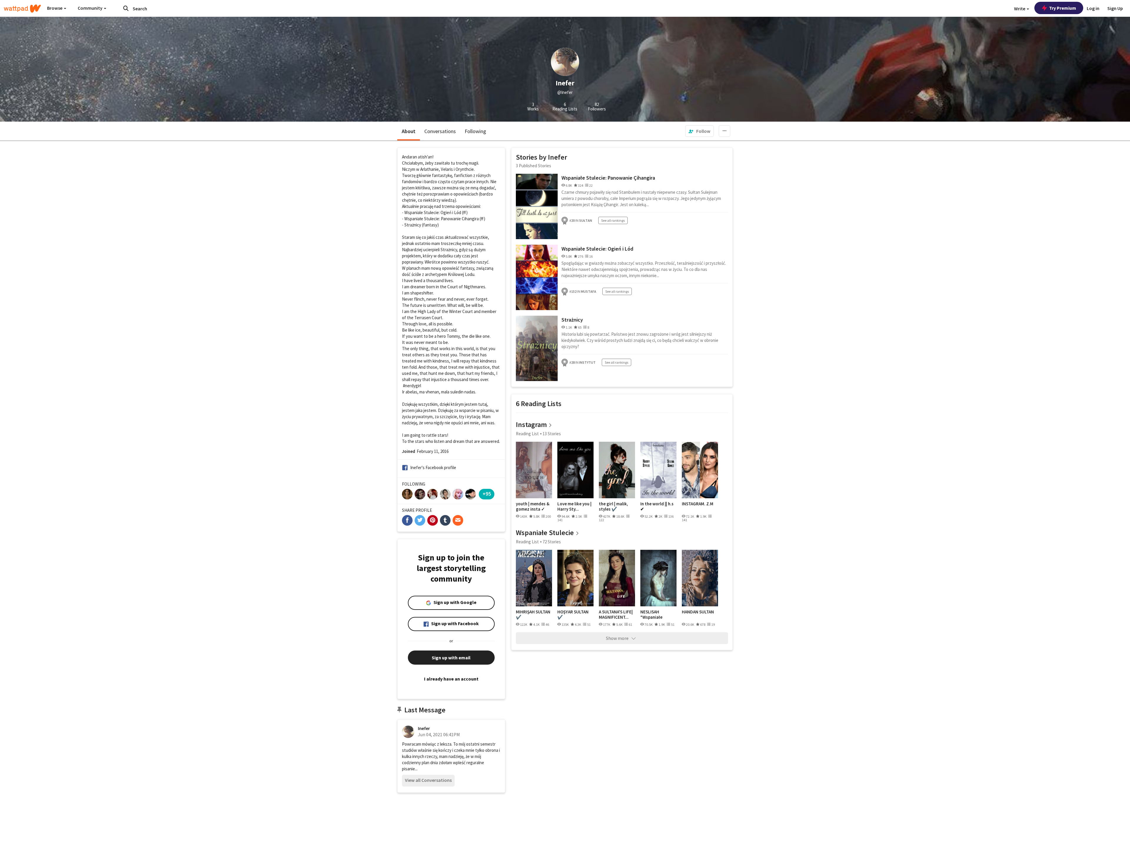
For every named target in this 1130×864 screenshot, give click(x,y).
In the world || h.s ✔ (657, 506)
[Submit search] (126, 8)
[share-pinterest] (432, 520)
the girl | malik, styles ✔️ (613, 506)
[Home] (22, 8)
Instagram (531, 424)
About (409, 131)
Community (90, 8)
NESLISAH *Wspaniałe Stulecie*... (651, 614)
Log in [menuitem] (1093, 8)
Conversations (440, 131)
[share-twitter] (420, 520)
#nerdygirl (412, 385)
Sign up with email (451, 658)
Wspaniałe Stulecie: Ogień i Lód (597, 248)
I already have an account (451, 679)
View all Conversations (428, 780)
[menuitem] (699, 131)
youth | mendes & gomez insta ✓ (532, 506)
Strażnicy (572, 319)
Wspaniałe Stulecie (545, 532)
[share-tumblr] (445, 520)
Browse (55, 8)
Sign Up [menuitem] (1115, 8)
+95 (487, 493)
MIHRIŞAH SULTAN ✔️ (533, 614)
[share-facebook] (407, 520)
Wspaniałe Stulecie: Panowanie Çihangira (608, 177)
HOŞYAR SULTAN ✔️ (573, 614)
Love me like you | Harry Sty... (574, 506)
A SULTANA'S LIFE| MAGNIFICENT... (616, 614)
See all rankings (613, 220)
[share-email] (458, 520)
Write (1020, 8)
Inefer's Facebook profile (433, 467)
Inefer (424, 728)
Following (475, 131)
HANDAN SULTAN (698, 612)
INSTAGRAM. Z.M (697, 504)
